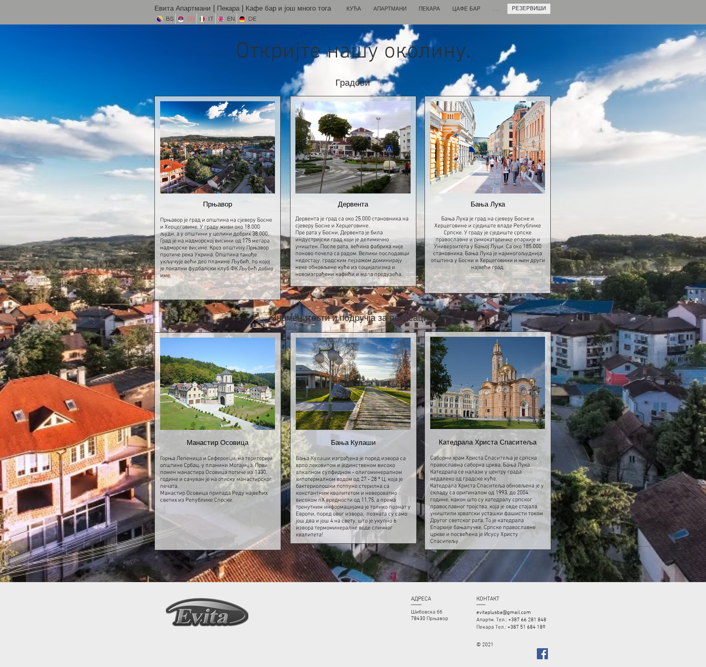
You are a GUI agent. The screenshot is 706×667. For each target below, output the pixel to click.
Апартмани (193, 8)
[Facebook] (542, 653)
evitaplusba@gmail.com (503, 612)
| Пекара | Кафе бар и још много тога (271, 8)
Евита (165, 8)
